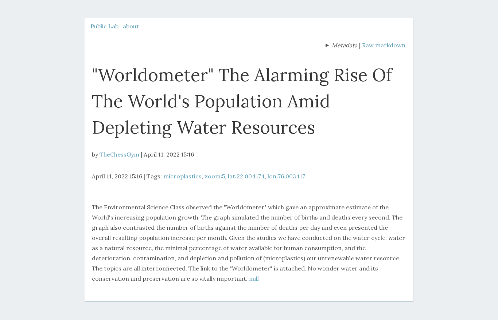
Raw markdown (383, 45)
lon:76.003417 (286, 176)
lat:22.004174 (246, 176)
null (254, 278)
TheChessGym (119, 154)
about (131, 26)
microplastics (182, 176)
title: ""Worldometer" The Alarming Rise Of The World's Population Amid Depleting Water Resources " (341, 46)
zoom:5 (215, 176)
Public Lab (104, 26)
